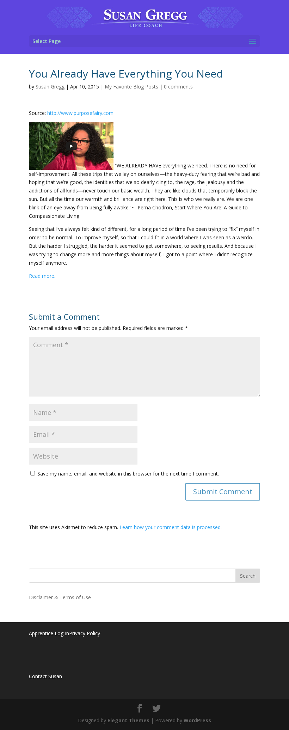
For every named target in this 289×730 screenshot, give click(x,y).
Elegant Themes (128, 720)
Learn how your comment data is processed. (170, 527)
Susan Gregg (50, 86)
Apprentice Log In (49, 633)
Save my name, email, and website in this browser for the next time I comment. (128, 473)
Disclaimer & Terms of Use (60, 597)
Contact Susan (45, 676)
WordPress (197, 720)
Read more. (42, 275)
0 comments (178, 86)
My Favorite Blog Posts (131, 86)
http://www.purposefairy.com (80, 113)
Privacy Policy (84, 633)
